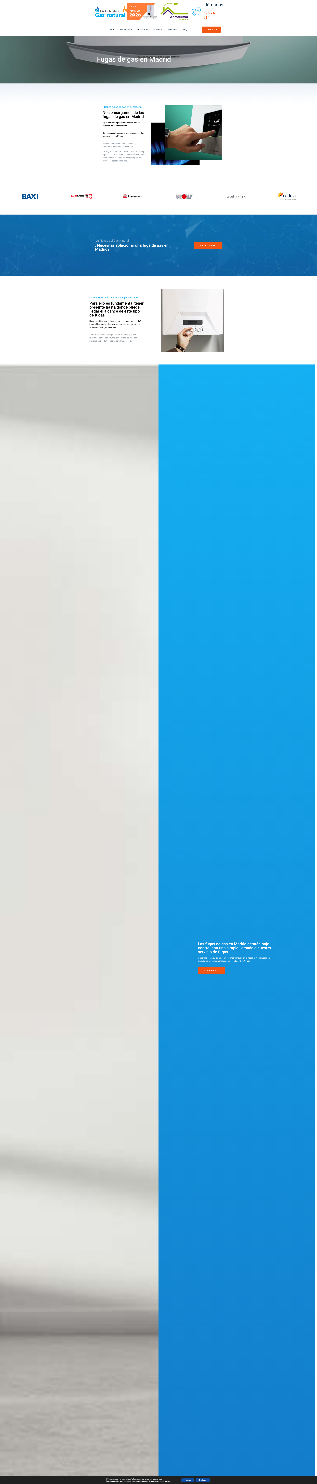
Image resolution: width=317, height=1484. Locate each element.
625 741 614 (210, 15)
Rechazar (203, 1480)
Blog (185, 29)
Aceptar (188, 1480)
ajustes (168, 1481)
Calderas (156, 29)
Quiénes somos (126, 29)
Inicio (112, 29)
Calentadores (173, 29)
